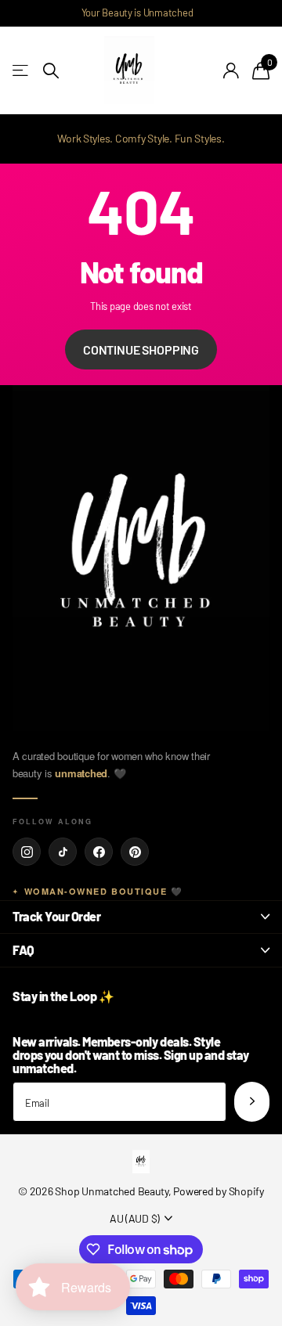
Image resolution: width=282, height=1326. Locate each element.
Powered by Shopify (218, 1191)
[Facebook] (99, 852)
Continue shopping (141, 349)
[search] (51, 70)
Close (141, 917)
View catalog (22, 70)
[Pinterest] (135, 852)
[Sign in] (231, 70)
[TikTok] (63, 852)
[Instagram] (27, 852)
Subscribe (251, 1102)
